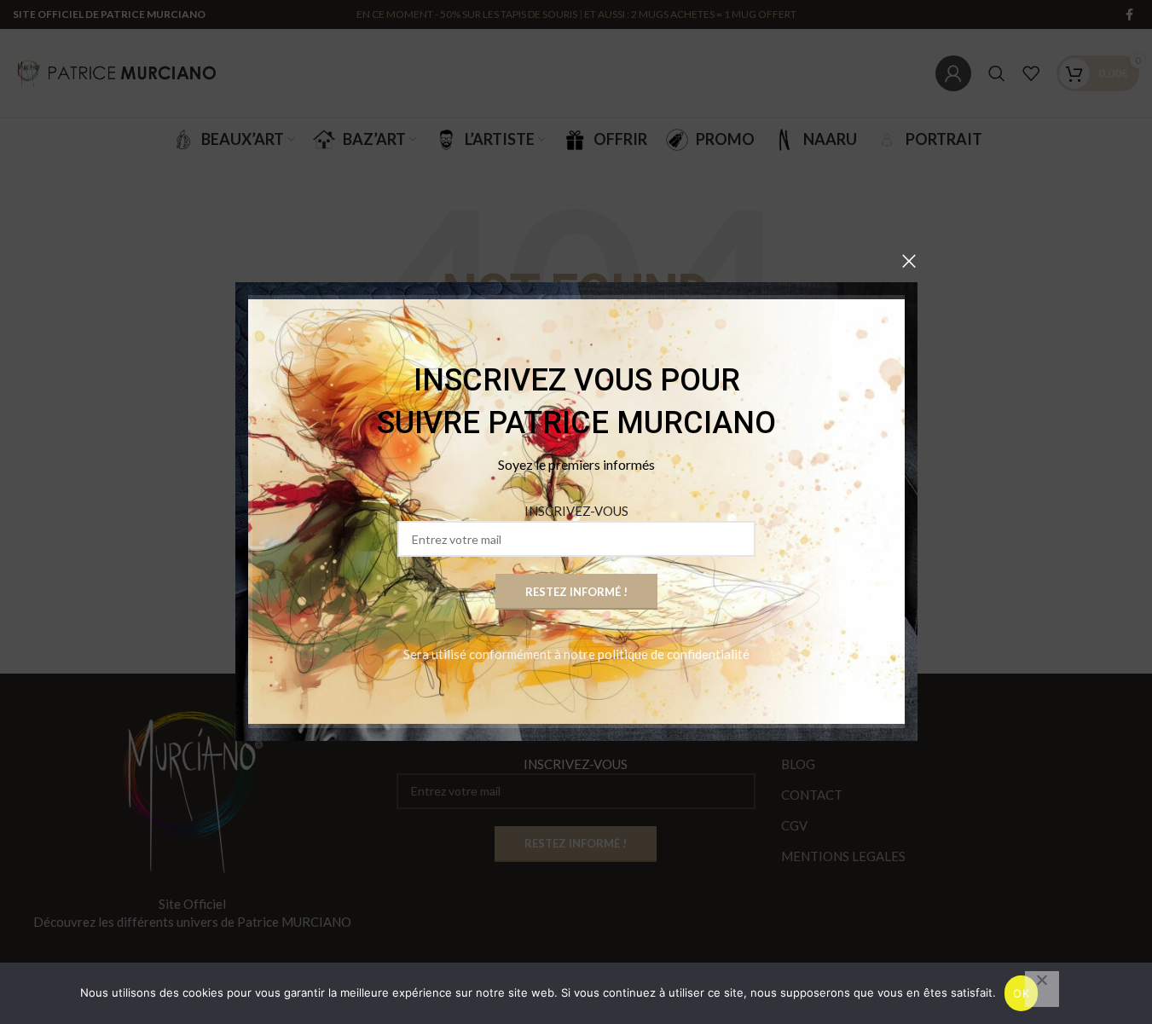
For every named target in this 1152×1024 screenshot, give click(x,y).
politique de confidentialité (674, 654)
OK (1021, 993)
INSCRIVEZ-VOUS (576, 511)
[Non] (1042, 989)
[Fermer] (909, 261)
